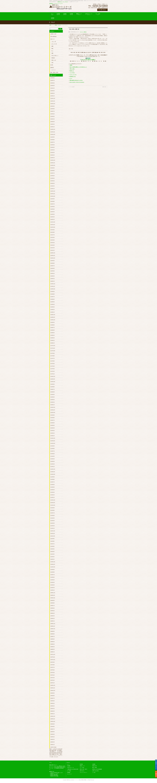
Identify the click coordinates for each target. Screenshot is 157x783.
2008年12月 (52, 623)
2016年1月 (52, 404)
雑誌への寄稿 (94, 767)
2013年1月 (52, 497)
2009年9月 (52, 600)
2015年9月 (52, 415)
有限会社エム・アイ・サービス (62, 1)
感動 (52, 53)
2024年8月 (52, 139)
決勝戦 (71, 65)
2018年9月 (52, 322)
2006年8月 (52, 695)
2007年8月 (52, 664)
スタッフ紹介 (82, 767)
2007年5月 (52, 672)
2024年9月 (52, 137)
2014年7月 (52, 451)
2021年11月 (52, 224)
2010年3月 (52, 584)
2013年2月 (52, 494)
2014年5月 (52, 456)
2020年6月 (52, 268)
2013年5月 (52, 487)
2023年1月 (52, 188)
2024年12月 (52, 129)
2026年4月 (52, 88)
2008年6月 (52, 639)
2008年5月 (52, 641)
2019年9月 (52, 291)
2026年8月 (52, 77)
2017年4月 (52, 366)
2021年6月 (52, 237)
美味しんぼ (54, 60)
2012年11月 (52, 502)
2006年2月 (52, 711)
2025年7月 (52, 111)
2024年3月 (52, 152)
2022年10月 (52, 196)
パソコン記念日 (71, 86)
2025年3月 (52, 121)
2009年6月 (52, 608)
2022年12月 (52, 191)
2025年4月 (52, 119)
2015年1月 (52, 435)
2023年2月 (52, 185)
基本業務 (81, 764)
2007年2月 (52, 680)
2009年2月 (52, 618)
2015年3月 (52, 430)
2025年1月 (52, 126)
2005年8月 (52, 726)
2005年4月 (52, 736)
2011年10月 (52, 536)
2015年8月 (52, 417)
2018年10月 (52, 319)
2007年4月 (52, 675)
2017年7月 (52, 358)
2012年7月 (52, 512)
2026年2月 (52, 93)
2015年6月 (52, 422)
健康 (52, 46)
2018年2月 (52, 340)
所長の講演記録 (53, 36)
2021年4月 (52, 242)
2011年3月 (52, 554)
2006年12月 (52, 685)
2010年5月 (52, 579)
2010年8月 (52, 572)
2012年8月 (52, 510)
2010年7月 (52, 574)
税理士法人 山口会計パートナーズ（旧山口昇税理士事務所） (77, 779)
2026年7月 (52, 80)
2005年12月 (52, 716)
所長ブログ (52, 39)
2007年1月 (52, 682)
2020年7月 (52, 265)
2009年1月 (52, 621)
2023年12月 (52, 160)
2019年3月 (52, 306)
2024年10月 (52, 134)
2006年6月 (52, 700)
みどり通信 (69, 770)
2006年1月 (52, 713)
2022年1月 (52, 219)
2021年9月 (52, 229)
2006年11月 (52, 687)
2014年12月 (52, 438)
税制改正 (53, 57)
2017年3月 (52, 368)
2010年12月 (52, 561)
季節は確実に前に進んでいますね (76, 80)
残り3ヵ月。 (105, 86)
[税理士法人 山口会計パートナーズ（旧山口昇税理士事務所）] (60, 7)
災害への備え (72, 68)
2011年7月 (52, 543)
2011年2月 (52, 556)
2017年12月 (52, 345)
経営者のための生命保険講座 (97, 769)
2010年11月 (52, 564)
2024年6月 (52, 144)
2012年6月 (52, 515)
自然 (52, 62)
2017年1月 (52, 373)
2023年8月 (52, 170)
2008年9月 (52, 631)
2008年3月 (52, 646)
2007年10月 (52, 659)
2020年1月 (52, 281)
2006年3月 (52, 708)
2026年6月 (52, 82)
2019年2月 (52, 309)
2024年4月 (52, 149)
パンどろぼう (72, 72)
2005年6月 (52, 731)
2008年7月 (52, 636)
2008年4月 (52, 644)
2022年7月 (52, 203)
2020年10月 (52, 258)
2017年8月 (52, 355)
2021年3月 (52, 245)
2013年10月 (52, 474)
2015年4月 (52, 427)
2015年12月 (52, 407)
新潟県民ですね (73, 76)
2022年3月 (52, 214)
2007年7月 (52, 667)
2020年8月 (52, 263)
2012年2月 (52, 525)
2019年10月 (52, 288)
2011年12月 (52, 530)
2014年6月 (52, 453)
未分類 (51, 64)
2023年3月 (52, 183)
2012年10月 (52, 505)
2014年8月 (52, 448)
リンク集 (93, 772)
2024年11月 (52, 131)
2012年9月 (52, 507)
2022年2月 (52, 216)
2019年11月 (52, 286)
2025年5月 (52, 116)
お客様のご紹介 (53, 33)
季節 (52, 48)
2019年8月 (52, 294)
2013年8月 (52, 479)
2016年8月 (52, 386)
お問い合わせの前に (95, 770)
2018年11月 (52, 317)
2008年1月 (52, 651)
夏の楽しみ (72, 70)
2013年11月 (52, 471)
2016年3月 (52, 399)
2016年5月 (52, 394)
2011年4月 (52, 551)
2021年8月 (52, 232)
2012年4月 (52, 520)
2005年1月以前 (53, 747)
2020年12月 (52, 252)
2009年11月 (52, 595)
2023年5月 (52, 178)
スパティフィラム (73, 74)
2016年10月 (52, 381)
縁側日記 (52, 67)
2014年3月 (52, 461)
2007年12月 (52, 654)
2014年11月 (52, 440)
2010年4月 (52, 582)
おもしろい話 (54, 43)
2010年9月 (52, 569)
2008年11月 (52, 626)
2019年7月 (52, 296)
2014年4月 (52, 458)
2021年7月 (52, 234)
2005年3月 (52, 739)
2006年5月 (52, 703)
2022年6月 (52, 206)
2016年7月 (52, 389)
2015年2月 (52, 433)
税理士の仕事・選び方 (83, 769)
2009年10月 (52, 597)
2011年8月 (52, 541)
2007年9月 (52, 662)
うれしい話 (54, 41)
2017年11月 (52, 348)
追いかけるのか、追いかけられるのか (77, 82)
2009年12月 (52, 592)
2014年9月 (52, 445)
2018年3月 (52, 337)
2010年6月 (52, 577)
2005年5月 (52, 734)
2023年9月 (52, 167)
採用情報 (68, 772)
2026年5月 (52, 85)
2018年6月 (52, 330)
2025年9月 (52, 106)
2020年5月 (52, 270)
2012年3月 (52, 523)
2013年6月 (52, 484)
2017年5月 (52, 363)
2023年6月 (52, 175)
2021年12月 (52, 222)
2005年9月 (52, 724)
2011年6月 (52, 546)
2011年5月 (52, 548)
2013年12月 (52, 469)
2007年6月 (52, 669)
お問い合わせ (82, 770)
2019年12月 (52, 283)
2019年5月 (52, 301)
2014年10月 (52, 443)
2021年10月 (52, 227)
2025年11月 (52, 101)
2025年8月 (52, 108)
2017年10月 (52, 350)
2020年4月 (52, 273)
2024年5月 (52, 147)
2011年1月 (52, 559)
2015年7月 (52, 420)
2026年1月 (52, 95)
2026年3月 (52, 90)
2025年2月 (52, 124)
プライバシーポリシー (83, 772)
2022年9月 (52, 198)
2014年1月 (52, 466)
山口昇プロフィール (70, 767)
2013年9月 (52, 476)
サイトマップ (69, 774)
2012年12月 (52, 500)
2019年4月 (52, 304)
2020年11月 (52, 255)
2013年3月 (52, 492)
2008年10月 (52, 628)
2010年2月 (52, 587)
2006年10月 (52, 690)
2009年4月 (52, 613)
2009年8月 (52, 602)
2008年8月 (52, 633)
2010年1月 (52, 590)
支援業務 (93, 764)
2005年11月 (52, 718)
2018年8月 (52, 324)
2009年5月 (52, 610)
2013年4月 (52, 489)
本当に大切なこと (55, 55)
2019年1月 (52, 312)
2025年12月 (52, 98)
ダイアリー (54, 69)
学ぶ (52, 50)
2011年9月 (52, 538)
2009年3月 (52, 615)
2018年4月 (52, 335)
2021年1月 (52, 250)
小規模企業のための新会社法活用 (72, 769)
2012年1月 (52, 528)
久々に (71, 78)
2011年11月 (52, 533)
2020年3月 (52, 276)
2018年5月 (52, 332)
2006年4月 (52, 705)
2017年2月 (52, 371)
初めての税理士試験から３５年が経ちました (78, 66)
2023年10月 (52, 165)
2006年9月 (52, 693)
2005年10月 (52, 721)
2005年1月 (52, 744)
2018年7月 (52, 327)
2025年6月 (52, 113)
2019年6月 (52, 299)
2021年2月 (52, 247)
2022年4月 (52, 211)
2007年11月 (52, 657)
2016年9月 (52, 384)
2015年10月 (52, 412)
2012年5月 (52, 518)
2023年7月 (52, 173)
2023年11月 (52, 162)
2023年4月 (52, 180)
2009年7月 (52, 605)
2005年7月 (52, 729)
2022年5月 (52, 209)
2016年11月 (52, 379)
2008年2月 (52, 649)
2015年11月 (52, 409)
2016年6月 (52, 391)
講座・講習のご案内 (54, 72)
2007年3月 (52, 677)
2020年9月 (52, 260)
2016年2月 (52, 402)
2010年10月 (52, 566)
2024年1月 (52, 157)
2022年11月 (52, 193)
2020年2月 (52, 278)
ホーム (68, 764)
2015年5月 (52, 425)
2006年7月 (52, 698)
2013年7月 (52, 481)
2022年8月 (52, 201)
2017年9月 (52, 353)
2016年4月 (52, 397)
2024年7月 (52, 142)
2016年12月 (52, 376)
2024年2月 (52, 155)
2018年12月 (52, 314)
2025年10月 (52, 103)
